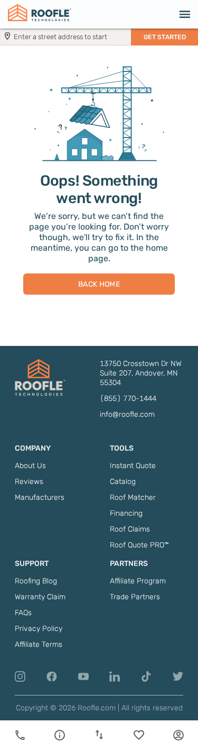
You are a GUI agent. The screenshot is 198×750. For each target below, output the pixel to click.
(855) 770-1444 (128, 398)
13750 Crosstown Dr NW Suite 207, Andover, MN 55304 (141, 373)
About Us (30, 465)
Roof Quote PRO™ (139, 545)
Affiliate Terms (38, 644)
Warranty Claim (40, 596)
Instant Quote (133, 465)
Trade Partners (135, 596)
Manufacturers (39, 497)
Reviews (29, 481)
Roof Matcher (133, 497)
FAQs (23, 612)
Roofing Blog (36, 581)
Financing (126, 513)
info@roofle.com (127, 414)
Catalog (123, 481)
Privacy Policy (38, 628)
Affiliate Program (138, 581)
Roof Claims (130, 529)
